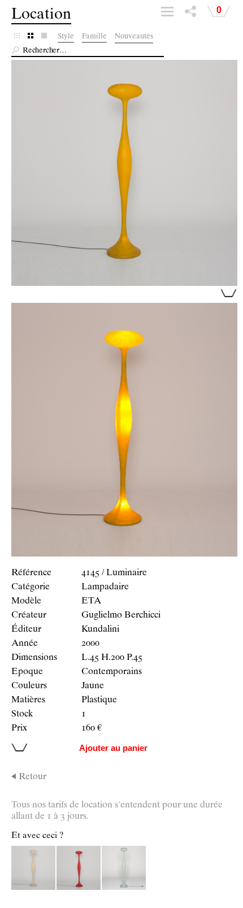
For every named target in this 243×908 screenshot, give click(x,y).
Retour (32, 777)
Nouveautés (134, 37)
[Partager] (190, 14)
